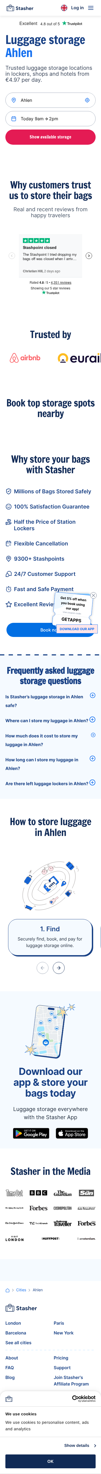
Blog (10, 1377)
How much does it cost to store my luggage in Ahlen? (41, 740)
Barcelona (15, 1333)
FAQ (9, 1367)
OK (50, 1461)
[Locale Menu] (64, 8)
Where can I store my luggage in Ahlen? (46, 720)
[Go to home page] (20, 8)
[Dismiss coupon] (93, 595)
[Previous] (42, 968)
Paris (59, 1323)
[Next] (59, 968)
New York (64, 1333)
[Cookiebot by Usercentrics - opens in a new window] (73, 1398)
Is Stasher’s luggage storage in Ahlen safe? (44, 701)
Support (62, 1367)
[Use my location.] (87, 100)
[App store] (72, 1133)
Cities (21, 1290)
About (11, 1358)
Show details (76, 1445)
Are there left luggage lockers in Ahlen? (46, 783)
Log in (77, 7)
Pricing (61, 1358)
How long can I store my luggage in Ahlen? (41, 764)
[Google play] (31, 1133)
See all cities (18, 1342)
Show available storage (50, 137)
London (13, 1323)
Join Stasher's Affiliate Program (71, 1381)
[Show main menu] (91, 8)
